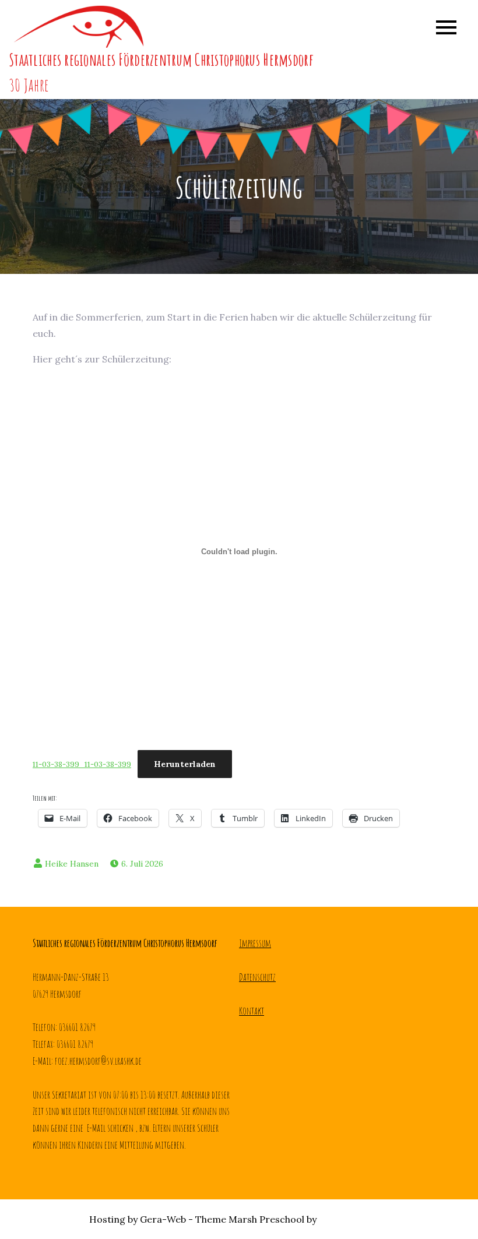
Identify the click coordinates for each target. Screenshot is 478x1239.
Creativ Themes (354, 1219)
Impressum (255, 943)
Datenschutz (257, 976)
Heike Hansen (72, 863)
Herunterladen (185, 764)
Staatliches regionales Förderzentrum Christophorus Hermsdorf (161, 60)
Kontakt (251, 1010)
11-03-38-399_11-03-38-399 (82, 764)
